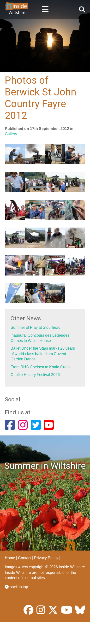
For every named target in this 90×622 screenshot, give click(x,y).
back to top (18, 587)
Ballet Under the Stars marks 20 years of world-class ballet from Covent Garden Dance (43, 353)
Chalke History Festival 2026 (35, 375)
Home (10, 558)
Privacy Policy (46, 558)
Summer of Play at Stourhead (35, 327)
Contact (24, 558)
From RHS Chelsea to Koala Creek (41, 367)
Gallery (11, 134)
